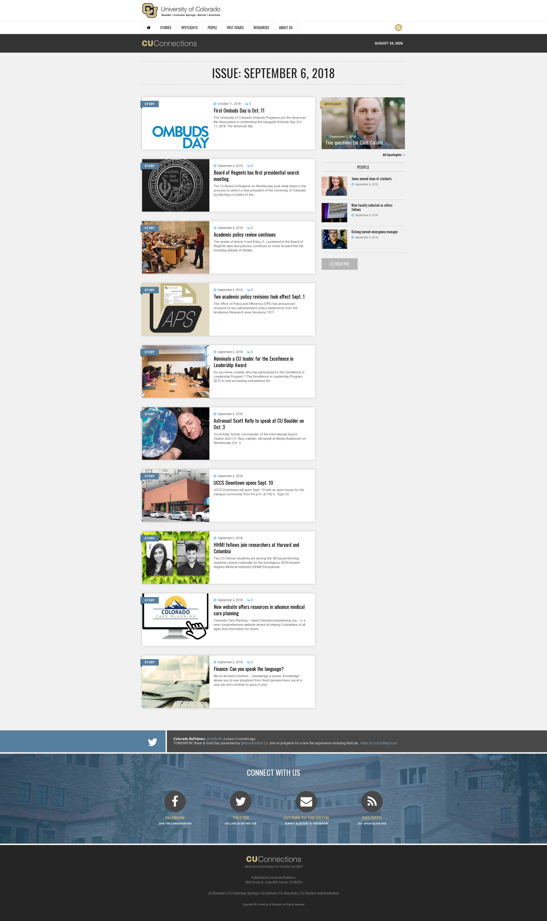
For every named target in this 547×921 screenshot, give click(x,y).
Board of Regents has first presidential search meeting (256, 175)
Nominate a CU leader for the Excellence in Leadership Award (253, 361)
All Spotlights (392, 155)
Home (148, 27)
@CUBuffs (214, 739)
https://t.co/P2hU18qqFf (191, 747)
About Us (286, 27)
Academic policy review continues (245, 234)
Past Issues (235, 27)
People (212, 27)
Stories (165, 27)
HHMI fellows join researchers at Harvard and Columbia (256, 548)
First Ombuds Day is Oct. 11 (239, 110)
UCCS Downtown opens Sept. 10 (243, 482)
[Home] (181, 10)
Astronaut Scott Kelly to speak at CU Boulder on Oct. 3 (259, 424)
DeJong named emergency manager (374, 231)
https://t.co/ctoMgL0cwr (379, 743)
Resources (261, 27)
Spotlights (189, 27)
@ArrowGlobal (252, 743)
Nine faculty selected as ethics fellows (372, 207)
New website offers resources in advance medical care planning (259, 610)
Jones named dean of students (371, 178)
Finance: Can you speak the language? (249, 668)
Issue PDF (342, 264)
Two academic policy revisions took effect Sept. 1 (259, 296)
